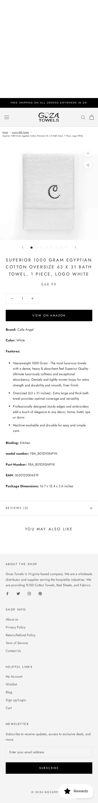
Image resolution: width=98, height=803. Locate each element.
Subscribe (49, 768)
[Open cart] (92, 117)
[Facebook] (7, 593)
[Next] (75, 247)
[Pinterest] (40, 593)
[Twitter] (18, 593)
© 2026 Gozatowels (49, 792)
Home (5, 132)
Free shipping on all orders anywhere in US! (49, 102)
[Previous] (22, 247)
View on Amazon (49, 315)
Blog (9, 692)
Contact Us (13, 650)
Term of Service (17, 642)
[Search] (83, 117)
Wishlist (11, 684)
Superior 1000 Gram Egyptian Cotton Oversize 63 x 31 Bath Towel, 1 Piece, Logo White (42, 135)
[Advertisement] (49, 49)
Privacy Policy (15, 627)
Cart (9, 707)
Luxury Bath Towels (20, 132)
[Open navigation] (6, 117)
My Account (14, 676)
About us (12, 619)
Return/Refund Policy (20, 635)
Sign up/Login (16, 700)
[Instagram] (29, 593)
